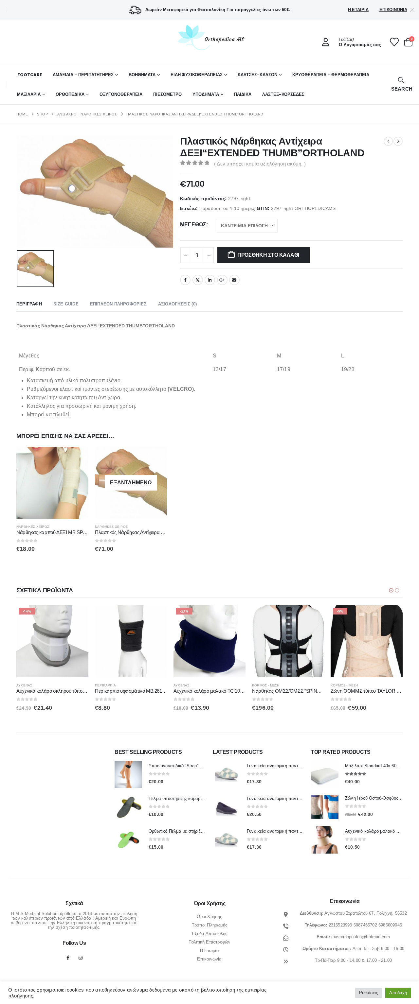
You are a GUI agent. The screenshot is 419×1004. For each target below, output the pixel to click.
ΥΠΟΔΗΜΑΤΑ (205, 94)
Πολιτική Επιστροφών (210, 942)
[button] (401, 84)
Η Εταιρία (358, 10)
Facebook (185, 280)
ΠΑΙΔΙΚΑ (242, 94)
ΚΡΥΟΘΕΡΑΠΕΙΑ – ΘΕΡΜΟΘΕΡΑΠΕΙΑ (330, 75)
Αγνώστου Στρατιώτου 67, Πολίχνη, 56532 (365, 913)
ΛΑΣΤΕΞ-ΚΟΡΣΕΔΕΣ (283, 94)
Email (234, 280)
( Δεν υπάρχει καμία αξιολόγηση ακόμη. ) (260, 163)
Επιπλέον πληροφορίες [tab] (118, 304)
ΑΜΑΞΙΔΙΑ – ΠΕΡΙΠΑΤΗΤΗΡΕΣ (83, 75)
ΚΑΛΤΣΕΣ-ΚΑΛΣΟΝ (257, 75)
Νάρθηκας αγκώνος (348, 685)
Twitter (197, 280)
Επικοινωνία (393, 10)
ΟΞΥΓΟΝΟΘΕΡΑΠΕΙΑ (121, 94)
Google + (222, 280)
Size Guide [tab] (66, 304)
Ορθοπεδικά (70, 94)
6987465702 (365, 925)
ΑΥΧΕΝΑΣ (103, 685)
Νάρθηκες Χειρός (32, 526)
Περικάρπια (26, 685)
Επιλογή (77, 457)
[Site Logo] (209, 37)
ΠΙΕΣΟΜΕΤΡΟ (167, 94)
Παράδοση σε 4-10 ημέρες (227, 208)
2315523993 (340, 925)
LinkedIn (210, 280)
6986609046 (390, 925)
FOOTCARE (29, 75)
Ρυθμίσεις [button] (368, 992)
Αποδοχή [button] (398, 992)
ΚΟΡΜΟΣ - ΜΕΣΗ (187, 685)
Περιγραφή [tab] (29, 304)
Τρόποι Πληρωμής (209, 925)
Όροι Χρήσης (209, 916)
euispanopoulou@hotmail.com (360, 936)
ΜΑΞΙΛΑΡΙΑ (29, 94)
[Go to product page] (52, 483)
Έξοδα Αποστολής (209, 933)
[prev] (388, 141)
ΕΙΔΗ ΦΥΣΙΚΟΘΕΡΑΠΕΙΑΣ (197, 75)
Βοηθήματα (142, 75)
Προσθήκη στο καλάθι (268, 255)
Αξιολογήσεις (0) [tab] (177, 304)
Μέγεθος (193, 224)
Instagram (80, 958)
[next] (398, 141)
